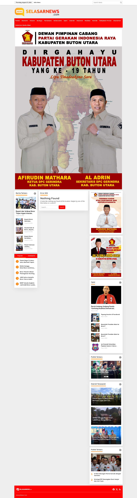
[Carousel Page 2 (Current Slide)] (107, 376)
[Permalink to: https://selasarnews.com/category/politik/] (120, 357)
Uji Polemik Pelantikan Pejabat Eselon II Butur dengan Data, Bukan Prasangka (108, 345)
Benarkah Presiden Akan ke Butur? (110, 325)
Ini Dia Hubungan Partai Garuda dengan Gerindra (107, 474)
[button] (121, 2)
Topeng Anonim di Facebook (110, 314)
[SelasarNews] (37, 11)
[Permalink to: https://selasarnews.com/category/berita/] (35, 193)
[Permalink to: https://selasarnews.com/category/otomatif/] (120, 282)
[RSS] (120, 489)
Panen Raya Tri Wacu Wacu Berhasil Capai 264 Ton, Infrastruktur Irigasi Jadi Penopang (27, 261)
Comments (31, 256)
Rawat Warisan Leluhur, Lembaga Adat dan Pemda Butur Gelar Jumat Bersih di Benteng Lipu (29, 245)
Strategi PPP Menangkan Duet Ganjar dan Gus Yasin (104, 371)
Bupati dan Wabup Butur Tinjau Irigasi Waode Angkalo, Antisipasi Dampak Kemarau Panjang (25, 212)
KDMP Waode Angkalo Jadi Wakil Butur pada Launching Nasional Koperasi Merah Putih (27, 284)
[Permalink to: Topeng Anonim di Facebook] (95, 317)
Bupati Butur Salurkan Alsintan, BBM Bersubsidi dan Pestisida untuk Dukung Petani (29, 220)
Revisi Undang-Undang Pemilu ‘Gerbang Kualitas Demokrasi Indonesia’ (102, 307)
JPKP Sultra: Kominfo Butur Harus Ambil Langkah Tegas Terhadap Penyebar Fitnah (27, 278)
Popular (20, 256)
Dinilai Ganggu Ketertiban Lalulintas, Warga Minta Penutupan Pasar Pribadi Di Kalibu (27, 267)
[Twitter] (116, 489)
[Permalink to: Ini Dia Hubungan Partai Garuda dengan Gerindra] (106, 462)
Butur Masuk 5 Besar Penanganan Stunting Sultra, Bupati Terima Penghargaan (27, 272)
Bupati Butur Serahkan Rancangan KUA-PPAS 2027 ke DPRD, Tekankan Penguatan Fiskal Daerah (30, 237)
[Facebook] (113, 489)
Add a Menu (37, 2)
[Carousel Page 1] (105, 376)
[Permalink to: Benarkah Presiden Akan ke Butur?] (95, 327)
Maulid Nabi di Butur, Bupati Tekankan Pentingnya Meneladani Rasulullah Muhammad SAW (29, 228)
